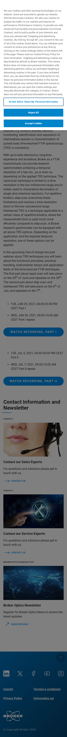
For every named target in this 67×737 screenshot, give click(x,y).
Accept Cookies (33, 123)
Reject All (33, 112)
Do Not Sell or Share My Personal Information (33, 101)
